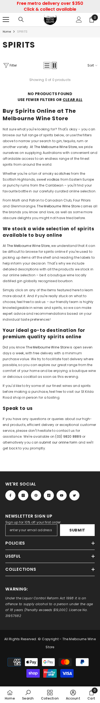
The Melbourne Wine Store (55, 147)
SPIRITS (22, 32)
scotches (62, 173)
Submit (77, 530)
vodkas (53, 179)
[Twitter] (74, 495)
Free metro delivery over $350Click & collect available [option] (50, 6)
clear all (73, 99)
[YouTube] (62, 495)
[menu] (6, 19)
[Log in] (79, 19)
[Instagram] (23, 495)
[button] (46, 65)
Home (7, 32)
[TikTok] (49, 495)
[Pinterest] (36, 495)
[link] (28, 695)
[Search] (21, 19)
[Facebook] (10, 495)
